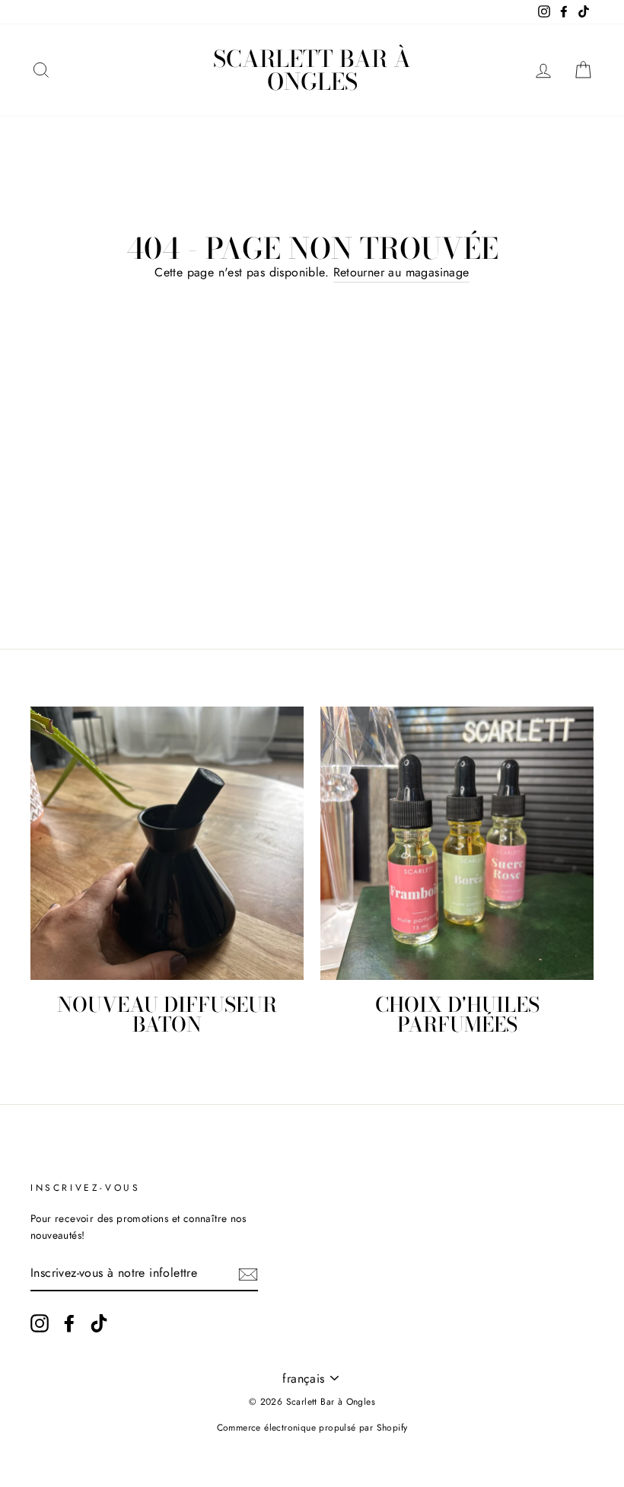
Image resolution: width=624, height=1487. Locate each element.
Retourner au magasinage (401, 272)
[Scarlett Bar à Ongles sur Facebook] (69, 1323)
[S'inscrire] (248, 1273)
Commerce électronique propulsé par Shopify (312, 1427)
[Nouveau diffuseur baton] (167, 843)
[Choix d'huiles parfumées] (457, 843)
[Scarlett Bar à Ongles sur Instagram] (39, 1323)
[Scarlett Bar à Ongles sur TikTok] (99, 1323)
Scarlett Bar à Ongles (312, 70)
